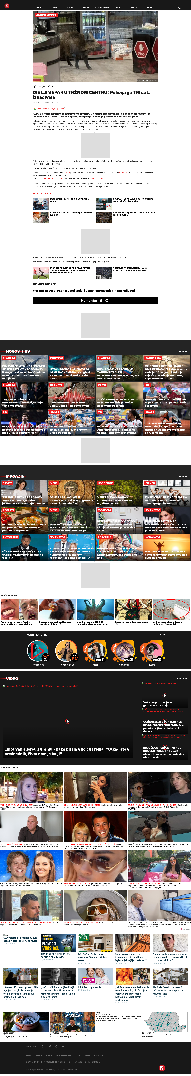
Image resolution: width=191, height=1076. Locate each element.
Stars (70, 8)
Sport (134, 8)
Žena (118, 8)
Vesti (54, 8)
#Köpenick (123, 173)
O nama (29, 1062)
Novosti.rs (18, 351)
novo (38, 8)
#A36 (67, 173)
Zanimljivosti (102, 8)
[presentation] (161, 635)
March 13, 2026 (97, 178)
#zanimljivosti (125, 290)
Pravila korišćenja (92, 1062)
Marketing (60, 1062)
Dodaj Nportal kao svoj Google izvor (50, 109)
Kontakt (38, 1062)
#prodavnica (104, 290)
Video (12, 678)
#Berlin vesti (66, 290)
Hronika (150, 8)
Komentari (91, 301)
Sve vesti (182, 351)
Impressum (49, 1062)
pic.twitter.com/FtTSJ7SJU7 (49, 178)
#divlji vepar (85, 290)
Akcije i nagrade (74, 1062)
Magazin (15, 476)
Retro (86, 8)
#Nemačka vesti (44, 290)
